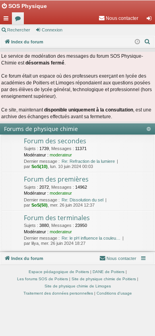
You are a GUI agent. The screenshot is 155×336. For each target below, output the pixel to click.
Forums (19, 20)
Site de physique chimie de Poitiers (104, 279)
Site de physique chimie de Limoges (78, 286)
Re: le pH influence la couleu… (91, 238)
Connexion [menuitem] (150, 20)
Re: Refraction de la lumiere (88, 161)
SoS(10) (39, 166)
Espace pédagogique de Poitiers (59, 272)
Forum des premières (56, 179)
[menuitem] (118, 18)
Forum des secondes (55, 141)
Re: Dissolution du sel (82, 199)
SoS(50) (39, 205)
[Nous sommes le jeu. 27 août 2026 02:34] (137, 42)
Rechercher (18, 29)
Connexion (52, 29)
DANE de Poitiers (108, 272)
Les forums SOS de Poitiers (42, 279)
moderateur (61, 154)
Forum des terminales (57, 217)
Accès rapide (7, 20)
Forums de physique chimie (41, 129)
